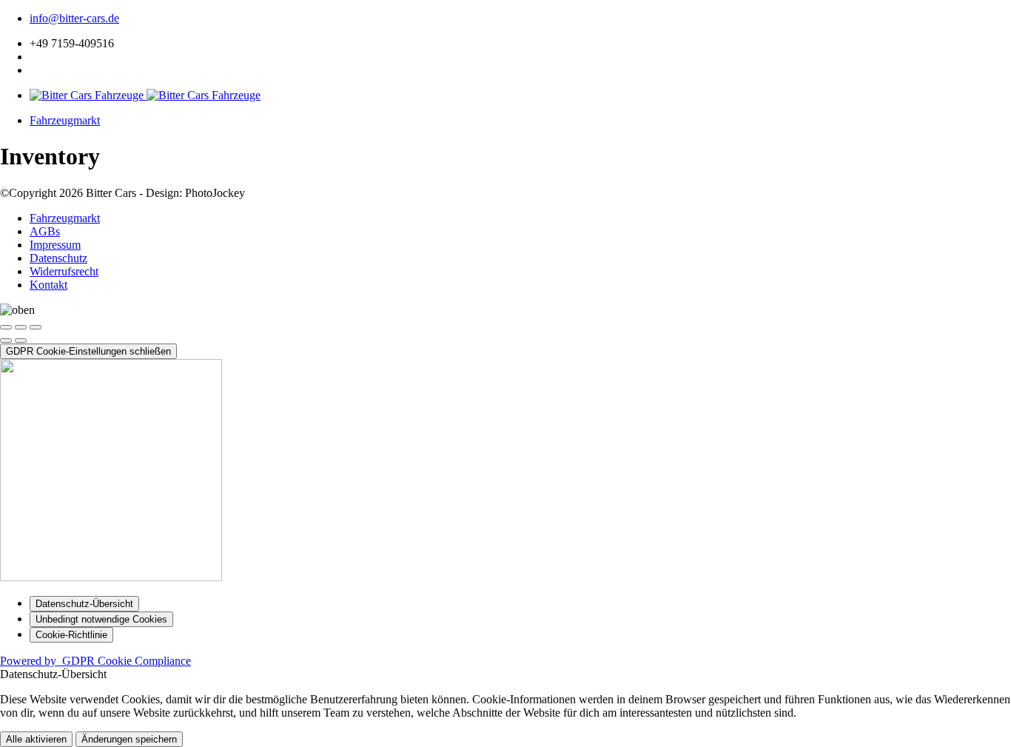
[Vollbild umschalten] (21, 327)
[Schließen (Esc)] (6, 327)
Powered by (95, 660)
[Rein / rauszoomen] (35, 327)
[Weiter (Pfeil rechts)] (21, 340)
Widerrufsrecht (64, 271)
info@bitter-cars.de (74, 18)
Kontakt (48, 284)
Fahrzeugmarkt (65, 120)
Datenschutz (58, 258)
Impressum (55, 244)
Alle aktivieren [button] (36, 739)
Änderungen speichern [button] (129, 739)
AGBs (45, 231)
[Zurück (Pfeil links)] (6, 340)
